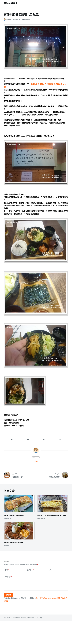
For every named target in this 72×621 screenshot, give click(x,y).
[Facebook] (12, 439)
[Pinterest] (44, 439)
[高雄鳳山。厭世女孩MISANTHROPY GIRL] (52, 503)
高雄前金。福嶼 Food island (13, 542)
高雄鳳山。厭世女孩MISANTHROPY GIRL (51, 515)
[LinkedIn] (60, 439)
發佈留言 (8, 595)
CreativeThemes (33, 618)
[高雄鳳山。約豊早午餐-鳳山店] (19, 503)
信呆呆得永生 (11, 3)
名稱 (7, 570)
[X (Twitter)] (28, 439)
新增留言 (8, 577)
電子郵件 (30, 570)
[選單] (67, 3)
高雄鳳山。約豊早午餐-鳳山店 (14, 515)
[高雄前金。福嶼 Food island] (19, 530)
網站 (51, 570)
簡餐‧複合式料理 (26, 19)
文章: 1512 (36, 461)
